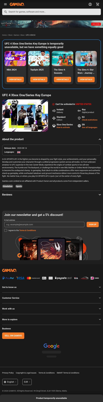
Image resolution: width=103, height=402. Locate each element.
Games (16, 35)
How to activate (63, 127)
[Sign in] (90, 4)
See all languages (89, 127)
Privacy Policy (8, 373)
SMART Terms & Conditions (68, 373)
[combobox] (51, 12)
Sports (19, 186)
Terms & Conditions (27, 230)
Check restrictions (89, 120)
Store (10, 35)
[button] (51, 139)
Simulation (7, 186)
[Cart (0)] (97, 4)
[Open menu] (5, 4)
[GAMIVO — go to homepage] (17, 4)
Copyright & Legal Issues (26, 373)
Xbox (22, 35)
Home (4, 35)
